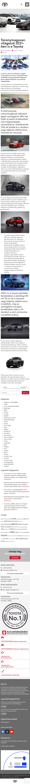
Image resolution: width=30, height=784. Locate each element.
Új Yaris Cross (8, 460)
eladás (2, 521)
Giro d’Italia (7, 425)
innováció (8, 527)
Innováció (7, 433)
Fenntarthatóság (9, 420)
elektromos (8, 521)
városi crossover (12, 538)
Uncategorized (8, 462)
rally (12, 532)
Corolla (8, 22)
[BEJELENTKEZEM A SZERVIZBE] (3, 671)
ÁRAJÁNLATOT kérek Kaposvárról (6, 657)
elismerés (15, 521)
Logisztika (7, 443)
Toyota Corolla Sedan (12, 535)
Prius (5, 449)
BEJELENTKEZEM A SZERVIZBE (10, 675)
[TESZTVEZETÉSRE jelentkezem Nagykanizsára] (2, 645)
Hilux (5, 427)
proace (25, 529)
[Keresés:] (11, 392)
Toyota (4, 52)
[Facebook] (3, 732)
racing (6, 532)
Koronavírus (7, 435)
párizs (2, 532)
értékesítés (7, 541)
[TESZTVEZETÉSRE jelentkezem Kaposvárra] (2, 637)
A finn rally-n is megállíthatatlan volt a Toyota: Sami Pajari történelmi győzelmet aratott (16, 491)
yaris (22, 538)
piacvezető (20, 529)
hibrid (20, 524)
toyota (4, 535)
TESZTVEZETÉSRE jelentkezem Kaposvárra (14, 641)
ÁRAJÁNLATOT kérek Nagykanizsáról (7, 666)
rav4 (16, 532)
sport (19, 532)
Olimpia (6, 447)
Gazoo (6, 423)
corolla (13, 519)
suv (22, 532)
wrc (17, 538)
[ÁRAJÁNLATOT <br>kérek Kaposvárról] (2, 652)
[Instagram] (7, 732)
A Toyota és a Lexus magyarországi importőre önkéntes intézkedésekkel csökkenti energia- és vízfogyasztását (15, 475)
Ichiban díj (7, 431)
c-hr (5, 519)
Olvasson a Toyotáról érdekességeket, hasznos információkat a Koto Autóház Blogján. (13, 702)
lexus (19, 527)
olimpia (11, 529)
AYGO (6, 404)
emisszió (20, 521)
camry (8, 519)
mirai (2, 529)
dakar (25, 519)
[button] (27, 4)
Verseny (6, 466)
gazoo (14, 524)
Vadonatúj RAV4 (9, 464)
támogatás (19, 535)
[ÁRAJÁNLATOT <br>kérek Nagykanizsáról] (2, 661)
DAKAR (6, 416)
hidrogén (25, 524)
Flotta (6, 421)
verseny (5, 538)
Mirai (5, 445)
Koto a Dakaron (8, 437)
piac (15, 529)
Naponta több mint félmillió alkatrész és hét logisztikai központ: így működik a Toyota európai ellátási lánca (16, 484)
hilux (2, 527)
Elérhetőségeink (5, 722)
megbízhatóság (24, 527)
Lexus (6, 441)
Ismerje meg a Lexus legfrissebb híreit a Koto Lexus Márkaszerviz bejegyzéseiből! (14, 710)
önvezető (12, 541)
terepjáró (26, 532)
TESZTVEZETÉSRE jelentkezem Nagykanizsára (15, 649)
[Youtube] (12, 732)
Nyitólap (2, 22)
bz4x (2, 519)
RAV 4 (6, 452)
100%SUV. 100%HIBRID (11, 402)
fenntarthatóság (6, 524)
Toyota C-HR (8, 456)
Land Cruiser (8, 439)
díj (27, 519)
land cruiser (15, 527)
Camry (6, 412)
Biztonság (7, 408)
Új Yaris (6, 458)
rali (9, 532)
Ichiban (6, 429)
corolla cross (19, 519)
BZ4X (5, 410)
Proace (6, 450)
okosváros (7, 529)
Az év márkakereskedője (11, 406)
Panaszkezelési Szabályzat (8, 746)
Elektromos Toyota (10, 418)
